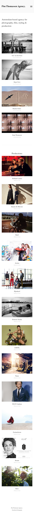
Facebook (14, 510)
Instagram (19, 510)
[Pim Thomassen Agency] (13, 7)
